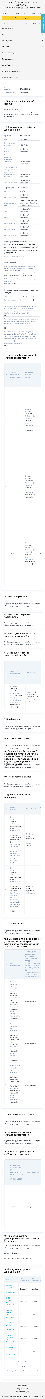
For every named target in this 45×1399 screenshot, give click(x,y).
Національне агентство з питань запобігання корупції (24, 1396)
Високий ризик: (7, 65)
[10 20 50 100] (21, 1362)
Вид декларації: (7, 28)
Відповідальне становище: (11, 71)
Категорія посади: (8, 53)
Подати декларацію (22, 18)
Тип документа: (7, 41)
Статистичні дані (36, 13)
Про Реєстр (5, 13)
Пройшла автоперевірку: (11, 77)
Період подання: (8, 59)
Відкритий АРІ (20, 13)
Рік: (3, 34)
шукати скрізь (38, 23)
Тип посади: (6, 47)
